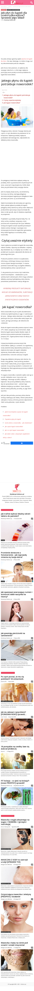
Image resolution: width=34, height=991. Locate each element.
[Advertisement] (17, 39)
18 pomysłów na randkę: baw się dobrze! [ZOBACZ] (15, 747)
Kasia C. (3, 751)
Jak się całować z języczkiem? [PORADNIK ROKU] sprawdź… (13, 713)
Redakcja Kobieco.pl (9, 20)
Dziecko (9, 6)
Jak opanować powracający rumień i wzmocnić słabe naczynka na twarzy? (16, 594)
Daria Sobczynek (5, 826)
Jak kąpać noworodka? (12, 103)
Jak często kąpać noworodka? (14, 426)
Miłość (2, 735)
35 (32, 717)
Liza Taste (4, 717)
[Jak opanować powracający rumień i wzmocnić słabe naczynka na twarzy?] (17, 611)
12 (32, 785)
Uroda (2, 540)
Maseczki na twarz (5, 849)
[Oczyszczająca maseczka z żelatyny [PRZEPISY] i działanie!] (17, 917)
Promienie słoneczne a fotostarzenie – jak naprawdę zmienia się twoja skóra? (14, 554)
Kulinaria (3, 804)
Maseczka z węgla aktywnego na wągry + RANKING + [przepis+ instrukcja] (15, 822)
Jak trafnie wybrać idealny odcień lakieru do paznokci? (15, 515)
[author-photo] (17, 488)
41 (32, 681)
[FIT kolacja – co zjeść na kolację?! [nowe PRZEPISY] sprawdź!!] (17, 796)
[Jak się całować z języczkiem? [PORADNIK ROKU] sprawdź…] (17, 728)
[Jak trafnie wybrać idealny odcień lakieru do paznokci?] (17, 530)
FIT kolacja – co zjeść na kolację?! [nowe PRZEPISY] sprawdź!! (15, 782)
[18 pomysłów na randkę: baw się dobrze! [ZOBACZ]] (17, 761)
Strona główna (4, 6)
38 (32, 864)
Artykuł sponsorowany (13, 10)
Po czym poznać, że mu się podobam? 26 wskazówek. (12, 677)
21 (32, 751)
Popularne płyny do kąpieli (13, 419)
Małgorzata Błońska (6, 864)
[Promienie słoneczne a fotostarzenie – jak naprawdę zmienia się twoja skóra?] (17, 571)
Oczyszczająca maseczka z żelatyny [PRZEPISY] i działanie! (16, 895)
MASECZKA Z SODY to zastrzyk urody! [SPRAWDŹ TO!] (14, 861)
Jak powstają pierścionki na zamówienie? (13, 634)
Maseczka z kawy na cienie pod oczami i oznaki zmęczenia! (14, 944)
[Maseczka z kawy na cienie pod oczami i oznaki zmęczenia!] (17, 960)
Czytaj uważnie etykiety (12, 100)
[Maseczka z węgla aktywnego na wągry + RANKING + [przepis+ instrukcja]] (17, 839)
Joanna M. (4, 681)
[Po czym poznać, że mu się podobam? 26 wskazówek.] (17, 692)
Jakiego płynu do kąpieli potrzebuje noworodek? (17, 96)
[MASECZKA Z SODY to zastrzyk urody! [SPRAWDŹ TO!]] (17, 875)
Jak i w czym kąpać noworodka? (14, 430)
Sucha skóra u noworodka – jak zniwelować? (18, 423)
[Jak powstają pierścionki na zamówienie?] (17, 650)
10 (32, 947)
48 (32, 826)
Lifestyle (3, 659)
